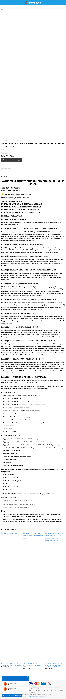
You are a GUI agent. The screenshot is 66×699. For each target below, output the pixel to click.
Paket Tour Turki (16, 166)
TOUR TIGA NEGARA (33, 687)
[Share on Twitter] (9, 169)
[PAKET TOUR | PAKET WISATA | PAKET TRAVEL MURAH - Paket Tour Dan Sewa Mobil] (33, 2)
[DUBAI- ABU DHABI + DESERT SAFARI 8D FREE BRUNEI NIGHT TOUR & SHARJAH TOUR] (55, 597)
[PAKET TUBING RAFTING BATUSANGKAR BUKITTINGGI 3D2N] (33, 597)
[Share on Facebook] (6, 169)
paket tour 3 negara (40, 696)
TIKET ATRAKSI (59, 687)
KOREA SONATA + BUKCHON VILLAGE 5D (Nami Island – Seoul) (11, 664)
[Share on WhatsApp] (2, 169)
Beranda (3, 140)
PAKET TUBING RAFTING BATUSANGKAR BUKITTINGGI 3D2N (32, 665)
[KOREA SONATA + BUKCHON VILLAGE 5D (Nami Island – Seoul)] (11, 597)
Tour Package (10, 140)
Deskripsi (4, 176)
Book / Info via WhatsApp (11, 160)
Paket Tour (19, 140)
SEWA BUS (51, 687)
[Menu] (2, 2)
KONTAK (36, 688)
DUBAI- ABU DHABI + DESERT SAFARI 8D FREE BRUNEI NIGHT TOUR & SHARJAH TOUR (54, 665)
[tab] (4, 176)
